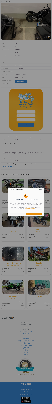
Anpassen (17, 214)
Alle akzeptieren (34, 214)
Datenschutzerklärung (29, 208)
